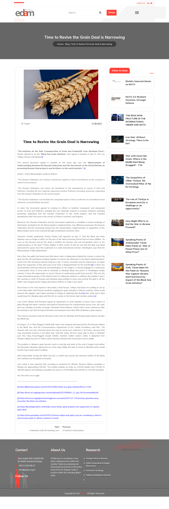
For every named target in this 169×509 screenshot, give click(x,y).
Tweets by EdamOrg (130, 449)
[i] (42, 157)
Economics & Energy (94, 470)
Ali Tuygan (25, 123)
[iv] (84, 293)
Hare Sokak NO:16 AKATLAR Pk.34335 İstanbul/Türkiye (31, 460)
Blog (67, 44)
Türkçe (111, 12)
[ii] (85, 168)
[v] (95, 296)
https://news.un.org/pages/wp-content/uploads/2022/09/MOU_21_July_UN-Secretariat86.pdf (59, 392)
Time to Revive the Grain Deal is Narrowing (91, 44)
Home (60, 44)
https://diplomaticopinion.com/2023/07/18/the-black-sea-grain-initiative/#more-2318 (55, 387)
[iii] (92, 265)
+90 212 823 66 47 (27, 465)
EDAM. (84, 493)
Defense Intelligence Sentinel (98, 475)
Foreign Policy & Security (96, 458)
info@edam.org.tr (27, 469)
